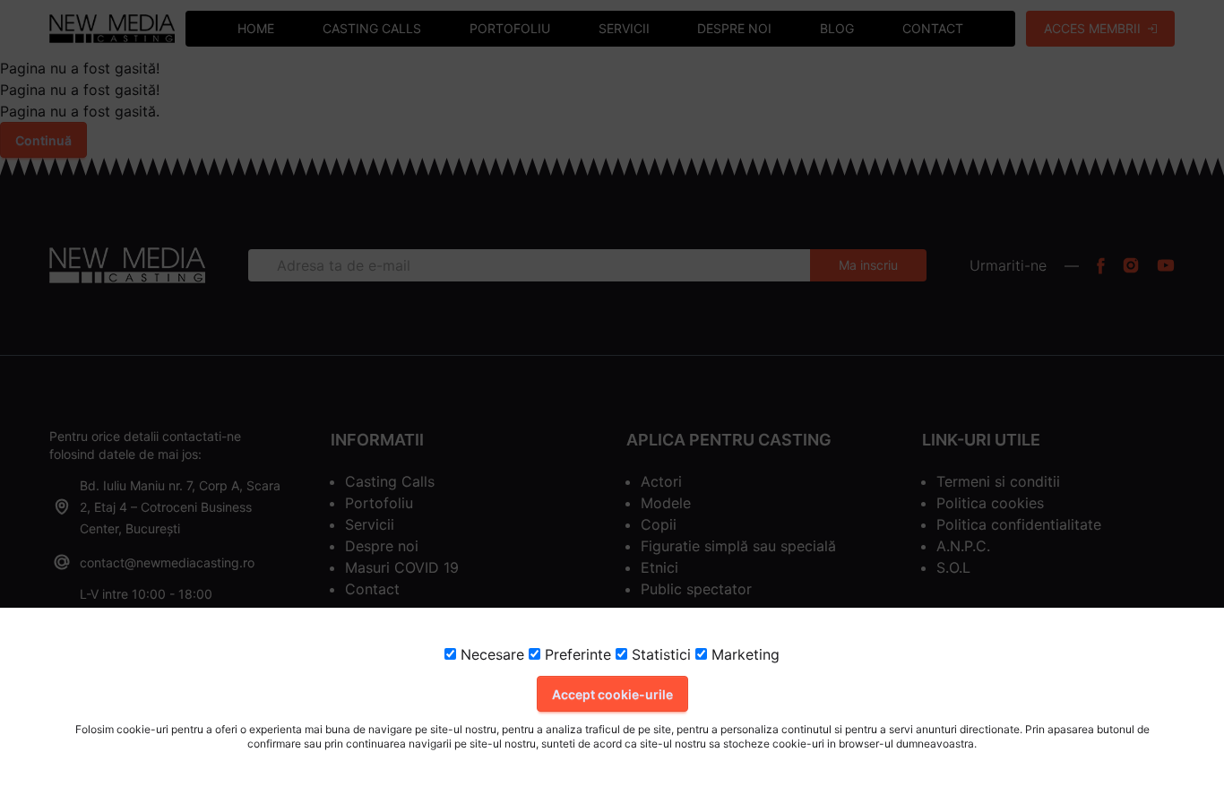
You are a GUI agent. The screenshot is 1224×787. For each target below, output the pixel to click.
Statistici (659, 654)
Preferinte (575, 654)
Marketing (743, 654)
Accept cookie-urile (612, 694)
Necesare (490, 654)
